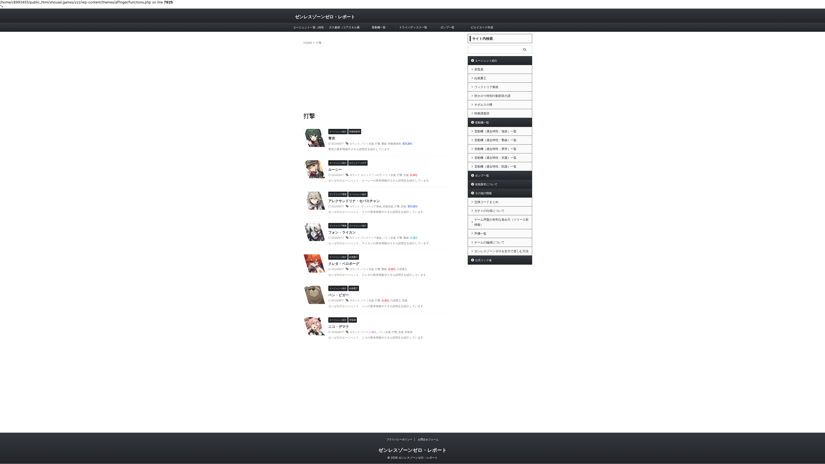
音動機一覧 (379, 27)
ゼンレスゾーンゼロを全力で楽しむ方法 (501, 251)
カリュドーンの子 (371, 175)
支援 (406, 175)
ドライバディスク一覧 (413, 27)
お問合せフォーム (428, 439)
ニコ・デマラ (338, 326)
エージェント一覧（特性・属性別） (310, 29)
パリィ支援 (367, 143)
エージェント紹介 (486, 60)
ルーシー (335, 169)
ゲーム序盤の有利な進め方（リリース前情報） (501, 222)
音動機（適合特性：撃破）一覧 (495, 140)
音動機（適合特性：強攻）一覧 (495, 131)
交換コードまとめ (486, 202)
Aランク (355, 175)
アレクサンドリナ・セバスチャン (354, 201)
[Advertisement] (378, 77)
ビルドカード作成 (482, 27)
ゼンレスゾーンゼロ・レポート (325, 16)
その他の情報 (483, 193)
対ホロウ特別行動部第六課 (492, 96)
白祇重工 (402, 269)
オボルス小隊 (483, 104)
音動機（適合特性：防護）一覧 (495, 166)
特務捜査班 (394, 143)
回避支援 (388, 206)
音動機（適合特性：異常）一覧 (495, 149)
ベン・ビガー (338, 295)
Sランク (355, 143)
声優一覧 (480, 233)
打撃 (377, 143)
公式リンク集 (483, 260)
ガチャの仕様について (489, 210)
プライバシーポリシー (399, 439)
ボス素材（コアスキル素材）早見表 (344, 29)
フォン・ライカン (342, 232)
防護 (404, 300)
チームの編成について (489, 242)
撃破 (384, 143)
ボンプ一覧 (447, 27)
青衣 (331, 138)
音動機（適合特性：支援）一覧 (495, 157)
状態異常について (486, 184)
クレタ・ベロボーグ (343, 263)
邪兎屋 (408, 332)
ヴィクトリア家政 (371, 206)
